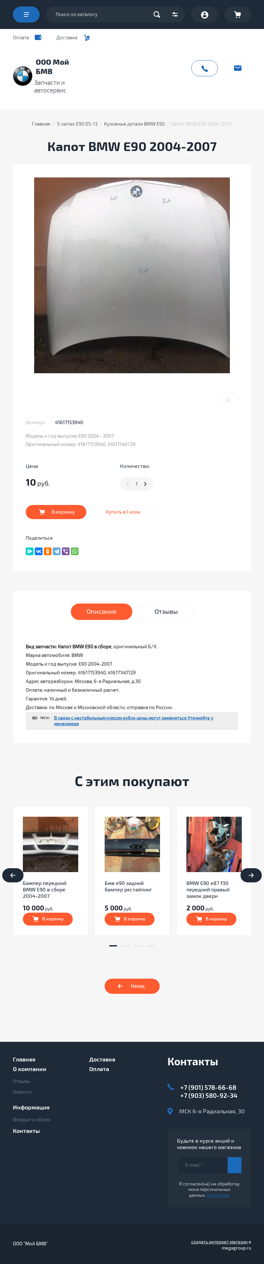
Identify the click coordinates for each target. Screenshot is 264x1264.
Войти (204, 14)
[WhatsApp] (75, 551)
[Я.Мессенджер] (29, 551)
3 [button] (138, 945)
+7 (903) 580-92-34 (209, 1096)
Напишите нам (237, 68)
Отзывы (21, 1081)
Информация (31, 1107)
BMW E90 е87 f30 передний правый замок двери (208, 889)
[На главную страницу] (23, 76)
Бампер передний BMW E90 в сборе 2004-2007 (44, 889)
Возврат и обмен (32, 1120)
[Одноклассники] (48, 551)
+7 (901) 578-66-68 (208, 1088)
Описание (102, 612)
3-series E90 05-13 (77, 124)
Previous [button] (13, 875)
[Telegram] (57, 551)
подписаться (234, 1165)
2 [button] (126, 945)
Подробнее (218, 1195)
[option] (50, 871)
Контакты (26, 1131)
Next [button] (251, 875)
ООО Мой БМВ (52, 67)
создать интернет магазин (219, 1242)
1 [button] (113, 945)
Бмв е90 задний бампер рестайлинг (128, 886)
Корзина (237, 14)
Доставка (66, 38)
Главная (41, 124)
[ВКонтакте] (38, 551)
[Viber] (66, 551)
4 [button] (151, 945)
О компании (29, 1069)
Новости (22, 1092)
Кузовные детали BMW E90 (134, 124)
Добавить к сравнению (227, 400)
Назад (138, 986)
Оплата (21, 38)
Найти (158, 14)
